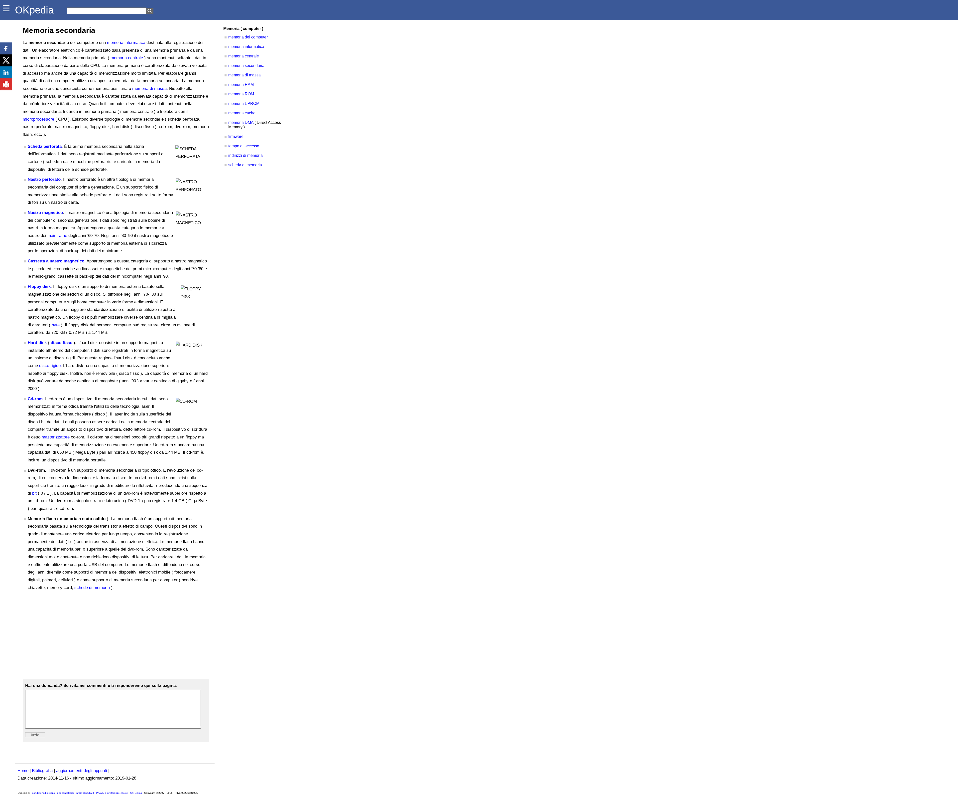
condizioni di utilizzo (43, 793)
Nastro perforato (44, 179)
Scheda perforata (45, 146)
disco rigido (50, 365)
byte (56, 325)
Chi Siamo (136, 793)
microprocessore (38, 119)
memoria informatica (126, 42)
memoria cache (241, 113)
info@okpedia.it (85, 793)
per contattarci (65, 793)
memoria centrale (127, 57)
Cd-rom (35, 399)
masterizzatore (56, 437)
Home (22, 770)
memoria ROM (241, 94)
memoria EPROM (243, 103)
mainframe (57, 235)
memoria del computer (248, 37)
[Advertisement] (116, 633)
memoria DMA (240, 122)
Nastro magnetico (45, 212)
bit (34, 493)
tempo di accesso (243, 146)
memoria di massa (149, 88)
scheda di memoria (245, 165)
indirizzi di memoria (245, 155)
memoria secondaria (246, 65)
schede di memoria (92, 587)
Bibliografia (42, 770)
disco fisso (61, 342)
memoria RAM (241, 84)
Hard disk (37, 342)
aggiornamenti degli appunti (81, 770)
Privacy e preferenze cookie (112, 793)
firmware (235, 136)
